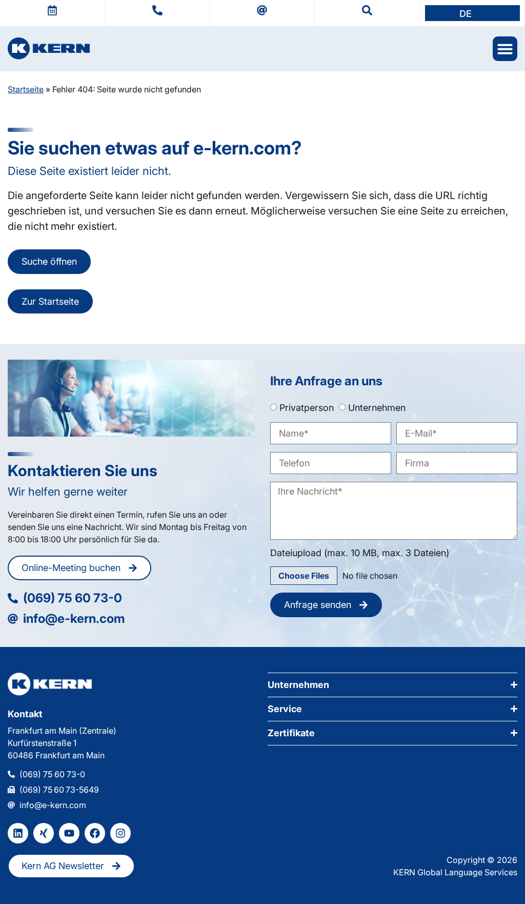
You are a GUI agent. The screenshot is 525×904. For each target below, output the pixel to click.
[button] (472, 13)
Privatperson (306, 407)
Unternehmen (377, 407)
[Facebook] (95, 833)
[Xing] (43, 833)
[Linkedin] (18, 833)
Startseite (26, 89)
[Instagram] (120, 833)
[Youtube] (69, 833)
